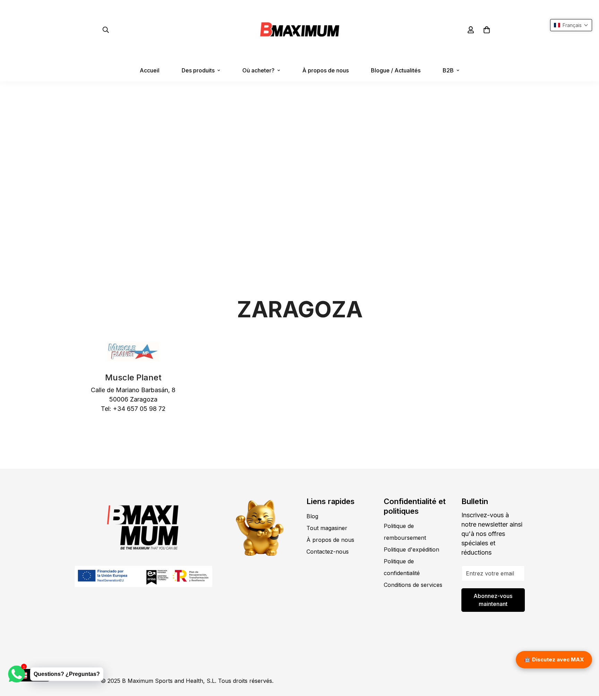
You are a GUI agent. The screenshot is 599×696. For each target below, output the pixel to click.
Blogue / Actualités (395, 70)
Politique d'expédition (411, 549)
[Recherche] (106, 29)
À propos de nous (325, 70)
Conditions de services (413, 584)
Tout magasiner (326, 528)
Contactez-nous (327, 551)
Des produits (198, 70)
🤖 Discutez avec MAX (554, 659)
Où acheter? (258, 70)
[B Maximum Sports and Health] (299, 29)
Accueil (149, 70)
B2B (448, 70)
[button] (487, 30)
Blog (312, 516)
